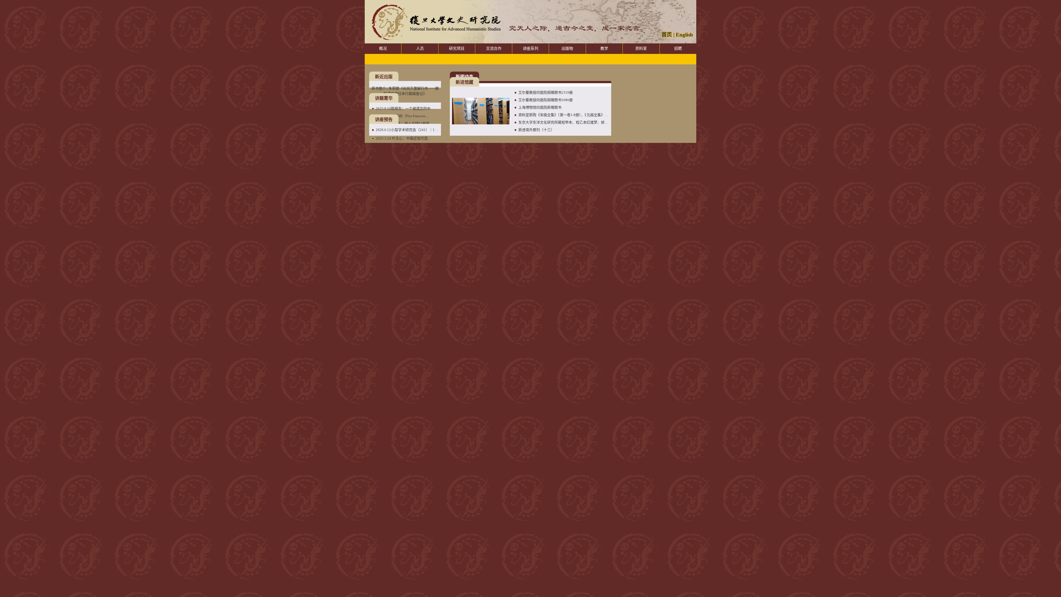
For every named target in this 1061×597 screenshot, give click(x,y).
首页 (666, 35)
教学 (604, 48)
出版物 (567, 48)
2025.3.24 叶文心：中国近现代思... (403, 138)
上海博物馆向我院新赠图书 (539, 107)
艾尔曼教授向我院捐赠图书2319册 (545, 92)
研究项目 (456, 48)
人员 (420, 48)
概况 (383, 48)
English (684, 35)
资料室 (641, 48)
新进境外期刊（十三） (536, 130)
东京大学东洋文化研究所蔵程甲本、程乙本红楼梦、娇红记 (563, 122)
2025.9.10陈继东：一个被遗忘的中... (404, 108)
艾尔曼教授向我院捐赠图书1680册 (545, 100)
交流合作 (493, 48)
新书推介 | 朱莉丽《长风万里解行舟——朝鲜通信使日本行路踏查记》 (405, 91)
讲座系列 (530, 48)
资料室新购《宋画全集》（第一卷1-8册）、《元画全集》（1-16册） (563, 115)
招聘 (678, 48)
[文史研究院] (434, 23)
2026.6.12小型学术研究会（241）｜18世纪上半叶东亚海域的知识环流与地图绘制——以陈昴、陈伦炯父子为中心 (407, 130)
